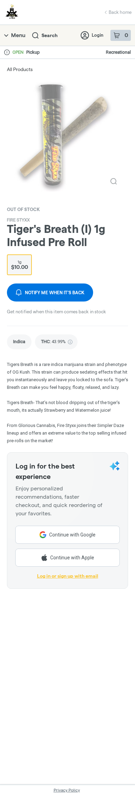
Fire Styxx (18, 219)
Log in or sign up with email (67, 576)
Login (98, 35)
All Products (20, 69)
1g (19, 265)
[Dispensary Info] (7, 52)
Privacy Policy (67, 790)
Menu (18, 35)
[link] (19, 341)
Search (49, 35)
